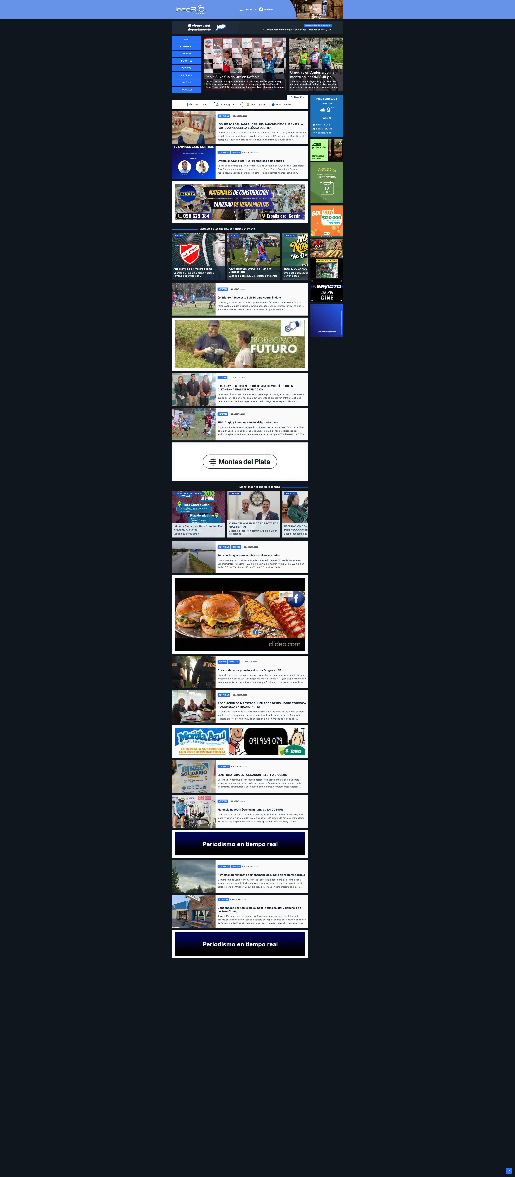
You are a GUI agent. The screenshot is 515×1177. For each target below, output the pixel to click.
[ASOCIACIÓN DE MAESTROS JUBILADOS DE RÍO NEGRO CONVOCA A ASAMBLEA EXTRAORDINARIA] (194, 706)
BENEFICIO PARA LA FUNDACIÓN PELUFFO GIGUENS (252, 774)
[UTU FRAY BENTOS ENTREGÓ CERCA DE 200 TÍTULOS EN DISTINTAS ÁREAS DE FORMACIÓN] (194, 389)
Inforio (249, 9)
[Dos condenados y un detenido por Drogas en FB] (194, 672)
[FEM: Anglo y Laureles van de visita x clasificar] (194, 424)
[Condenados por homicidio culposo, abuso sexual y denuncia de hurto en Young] (194, 911)
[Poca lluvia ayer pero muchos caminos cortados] (194, 557)
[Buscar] (241, 9)
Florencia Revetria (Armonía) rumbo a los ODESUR (250, 809)
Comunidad (224, 116)
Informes (236, 152)
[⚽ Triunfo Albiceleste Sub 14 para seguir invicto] (194, 299)
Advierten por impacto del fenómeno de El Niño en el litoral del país (261, 874)
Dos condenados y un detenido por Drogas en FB (249, 670)
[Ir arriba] (509, 1171)
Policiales (233, 662)
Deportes (223, 289)
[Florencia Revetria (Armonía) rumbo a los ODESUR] (194, 811)
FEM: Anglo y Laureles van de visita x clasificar (248, 422)
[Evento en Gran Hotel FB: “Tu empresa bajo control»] (194, 162)
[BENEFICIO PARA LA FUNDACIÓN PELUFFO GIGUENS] (194, 776)
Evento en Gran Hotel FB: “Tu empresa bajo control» (251, 160)
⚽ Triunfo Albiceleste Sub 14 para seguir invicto (249, 297)
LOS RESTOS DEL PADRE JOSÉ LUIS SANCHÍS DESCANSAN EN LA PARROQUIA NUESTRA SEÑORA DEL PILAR (260, 126)
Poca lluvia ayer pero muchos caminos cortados (249, 555)
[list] (287, 29)
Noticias (222, 662)
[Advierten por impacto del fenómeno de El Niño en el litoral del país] (194, 876)
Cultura (222, 378)
